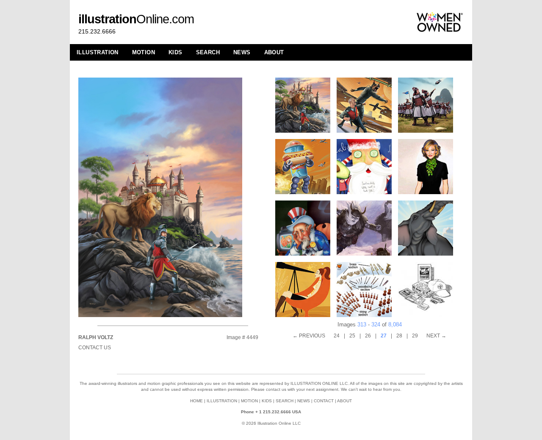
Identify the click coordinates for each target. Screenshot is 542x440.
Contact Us (94, 348)
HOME (196, 400)
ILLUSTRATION (98, 52)
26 (368, 336)
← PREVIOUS (309, 336)
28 (399, 336)
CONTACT (324, 400)
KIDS (176, 52)
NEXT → (436, 336)
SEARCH (208, 52)
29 (415, 336)
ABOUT (274, 52)
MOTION (143, 52)
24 (337, 336)
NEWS (242, 52)
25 (352, 336)
